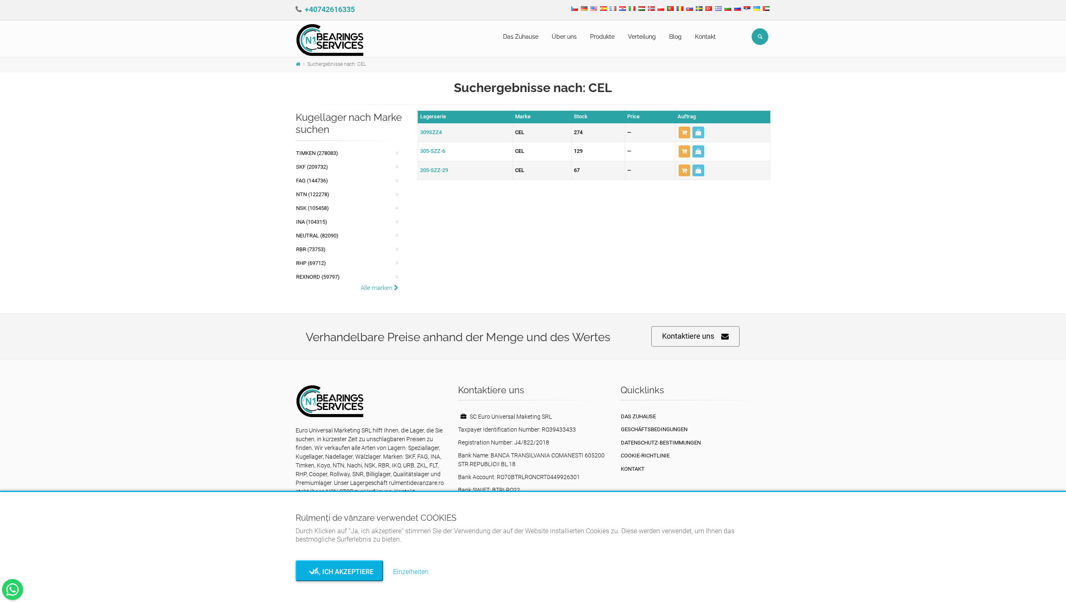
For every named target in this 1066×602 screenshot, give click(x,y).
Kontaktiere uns (688, 336)
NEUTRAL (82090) (317, 235)
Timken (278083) (317, 153)
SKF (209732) (312, 167)
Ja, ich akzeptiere (340, 572)
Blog (675, 36)
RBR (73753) (311, 249)
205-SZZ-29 (434, 170)
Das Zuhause (520, 36)
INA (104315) (311, 222)
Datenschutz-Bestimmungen (661, 443)
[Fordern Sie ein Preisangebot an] (698, 133)
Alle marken (377, 288)
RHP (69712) (311, 263)
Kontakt (705, 36)
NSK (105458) (312, 208)
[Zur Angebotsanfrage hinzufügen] (684, 133)
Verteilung (642, 36)
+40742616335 (330, 9)
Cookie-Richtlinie (645, 455)
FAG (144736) (312, 180)
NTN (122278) (312, 194)
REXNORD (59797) (318, 277)
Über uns (564, 36)
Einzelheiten (410, 572)
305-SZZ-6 (432, 151)
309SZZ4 (431, 132)
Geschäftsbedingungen (654, 429)
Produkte (602, 36)
